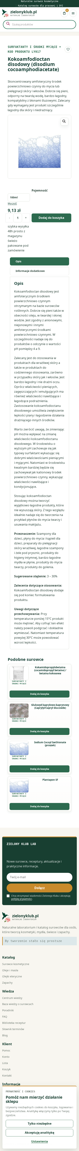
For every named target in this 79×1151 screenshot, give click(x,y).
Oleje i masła (10, 970)
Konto (5, 1056)
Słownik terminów (13, 1029)
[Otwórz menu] (73, 13)
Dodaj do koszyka (51, 218)
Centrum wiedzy (12, 998)
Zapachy (7, 982)
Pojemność (40, 190)
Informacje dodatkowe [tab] (30, 271)
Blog (5, 1035)
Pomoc (6, 1050)
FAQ (4, 1016)
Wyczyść (12, 203)
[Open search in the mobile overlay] (39, 24)
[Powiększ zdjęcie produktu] (39, 147)
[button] (64, 122)
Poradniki (8, 1010)
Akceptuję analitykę (39, 1133)
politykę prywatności (21, 898)
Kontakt (7, 1075)
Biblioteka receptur (14, 1023)
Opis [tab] (18, 261)
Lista (5, 1063)
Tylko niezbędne (39, 1124)
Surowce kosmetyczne (15, 964)
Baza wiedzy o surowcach (17, 1004)
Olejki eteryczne (12, 976)
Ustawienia (39, 1141)
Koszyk (6, 1069)
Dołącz (39, 888)
